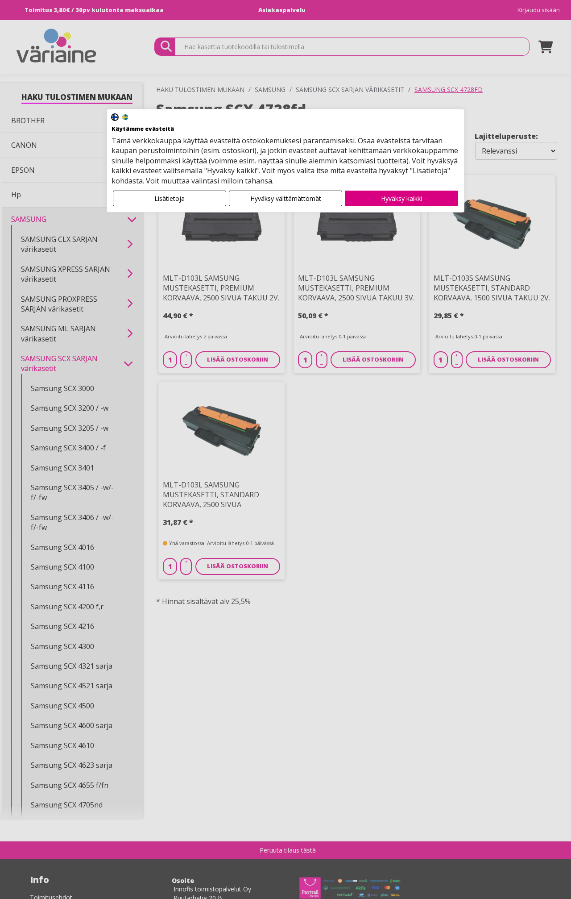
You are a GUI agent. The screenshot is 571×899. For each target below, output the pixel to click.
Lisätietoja (169, 198)
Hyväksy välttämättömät (285, 198)
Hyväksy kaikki (401, 198)
